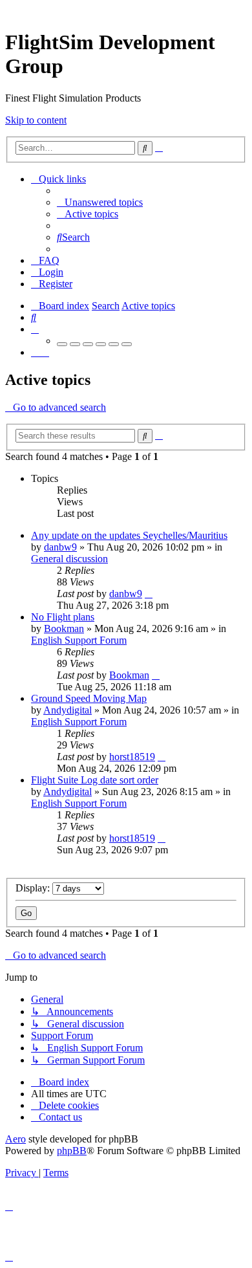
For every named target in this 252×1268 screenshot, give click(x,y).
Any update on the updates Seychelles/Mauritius (129, 535)
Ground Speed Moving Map (89, 698)
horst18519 (132, 756)
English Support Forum (79, 640)
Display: (34, 887)
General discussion (69, 558)
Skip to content (36, 120)
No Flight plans (62, 616)
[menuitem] (100, 202)
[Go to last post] (148, 593)
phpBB (72, 1150)
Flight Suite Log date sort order (94, 779)
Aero (15, 1138)
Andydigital (67, 710)
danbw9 (60, 546)
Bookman (64, 628)
